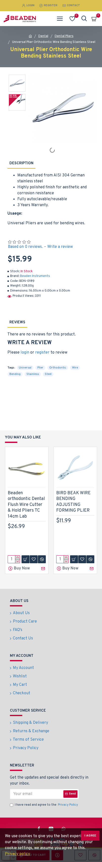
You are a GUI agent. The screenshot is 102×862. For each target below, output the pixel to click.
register (42, 352)
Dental (43, 36)
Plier (40, 368)
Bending (15, 374)
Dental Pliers (64, 36)
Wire (75, 368)
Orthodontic (57, 368)
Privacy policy (17, 854)
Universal (25, 368)
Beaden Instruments (35, 276)
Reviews (17, 322)
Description (21, 163)
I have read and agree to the (46, 805)
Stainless (32, 374)
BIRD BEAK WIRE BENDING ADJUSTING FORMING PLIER (73, 501)
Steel (48, 374)
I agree (90, 836)
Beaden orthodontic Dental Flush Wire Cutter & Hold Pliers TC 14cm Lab (26, 504)
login (25, 352)
